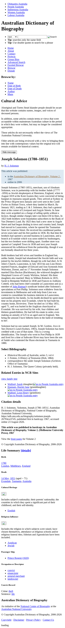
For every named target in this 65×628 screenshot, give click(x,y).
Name (11, 83)
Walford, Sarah (15, 384)
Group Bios (13, 59)
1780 (3, 463)
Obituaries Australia (17, 4)
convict (11, 570)
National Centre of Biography (35, 606)
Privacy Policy (33, 620)
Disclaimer (18, 620)
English (11, 510)
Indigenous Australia (18, 9)
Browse (11, 68)
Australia (26, 481)
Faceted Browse (16, 65)
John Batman (19, 286)
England (26, 466)
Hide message (9, 152)
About (11, 51)
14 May (5, 478)
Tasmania (16, 481)
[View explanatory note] (3, 494)
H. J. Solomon (11, 165)
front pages (16, 439)
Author (11, 91)
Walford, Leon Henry (18, 392)
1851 (12, 478)
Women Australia (16, 12)
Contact (11, 53)
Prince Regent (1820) (18, 558)
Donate (11, 70)
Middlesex (15, 466)
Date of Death (15, 88)
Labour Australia (16, 15)
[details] (26, 450)
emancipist (13, 573)
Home (11, 48)
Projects (11, 56)
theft (11, 591)
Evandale (6, 481)
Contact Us (48, 620)
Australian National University (16, 609)
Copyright (6, 620)
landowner (13, 579)
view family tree (9, 378)
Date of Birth (14, 85)
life (13, 594)
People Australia (16, 6)
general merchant (16, 576)
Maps (10, 94)
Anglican (12, 542)
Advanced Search (16, 62)
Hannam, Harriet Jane (18, 387)
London (5, 466)
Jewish (11, 545)
